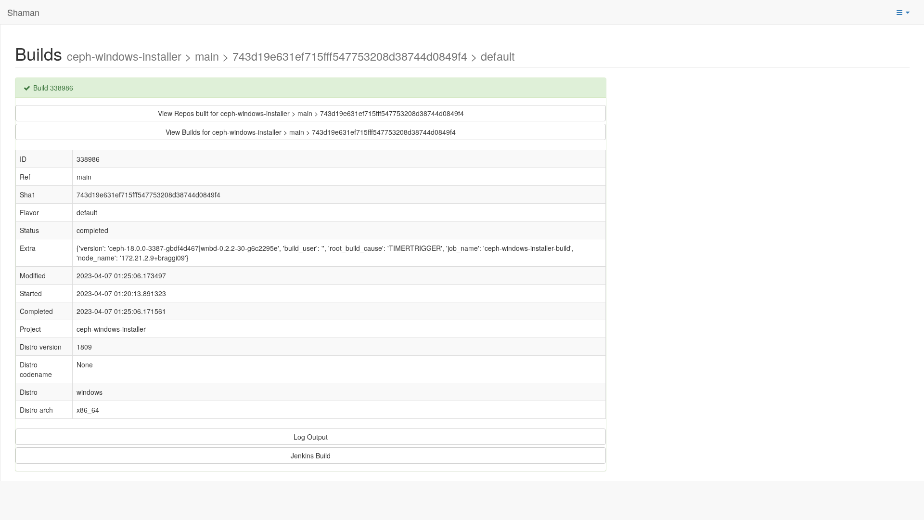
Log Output (311, 437)
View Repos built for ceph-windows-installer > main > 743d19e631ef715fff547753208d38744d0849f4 (311, 113)
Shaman (23, 12)
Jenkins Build (311, 455)
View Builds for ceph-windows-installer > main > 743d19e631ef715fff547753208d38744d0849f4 (311, 132)
